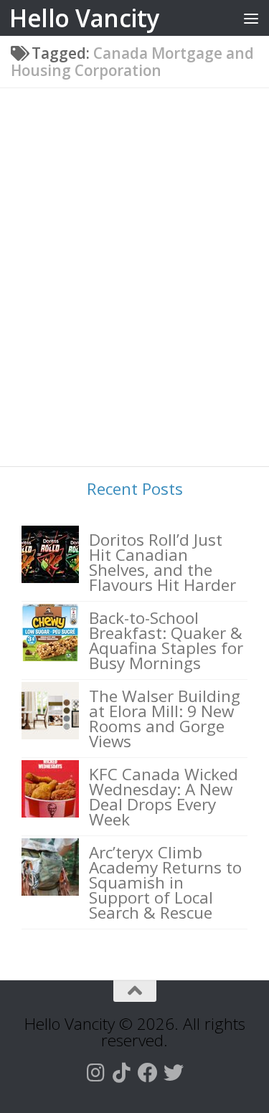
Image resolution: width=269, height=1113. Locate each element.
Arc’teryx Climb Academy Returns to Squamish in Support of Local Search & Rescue (165, 882)
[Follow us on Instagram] (96, 1073)
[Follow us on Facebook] (148, 1073)
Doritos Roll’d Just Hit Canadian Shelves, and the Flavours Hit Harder (162, 562)
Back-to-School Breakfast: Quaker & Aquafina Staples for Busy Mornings (166, 640)
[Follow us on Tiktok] (122, 1073)
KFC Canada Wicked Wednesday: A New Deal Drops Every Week (163, 796)
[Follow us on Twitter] (174, 1073)
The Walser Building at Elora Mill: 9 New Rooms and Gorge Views (164, 718)
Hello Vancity (84, 17)
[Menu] (251, 18)
